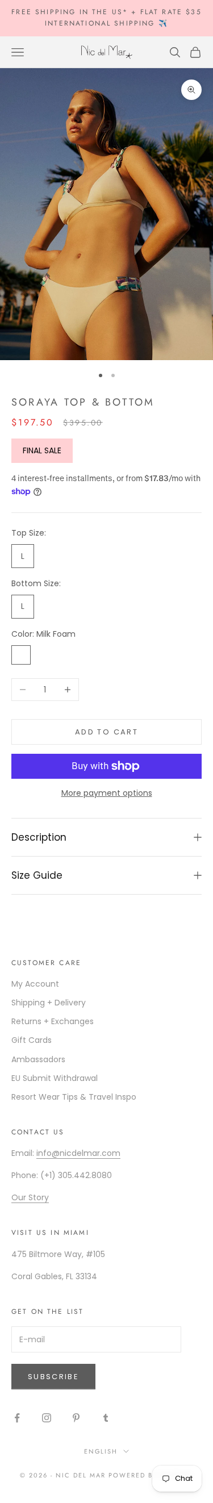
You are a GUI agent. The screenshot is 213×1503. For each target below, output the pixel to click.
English (101, 1451)
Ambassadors (38, 1059)
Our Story (30, 1197)
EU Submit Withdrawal (54, 1078)
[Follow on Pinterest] (76, 1417)
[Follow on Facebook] (17, 1417)
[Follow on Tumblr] (105, 1417)
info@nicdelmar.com (78, 1153)
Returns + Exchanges (52, 1021)
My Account (35, 984)
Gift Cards (31, 1040)
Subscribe (53, 1376)
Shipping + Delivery (48, 1002)
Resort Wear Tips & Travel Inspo (73, 1097)
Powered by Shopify (150, 1475)
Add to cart (106, 732)
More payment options (106, 793)
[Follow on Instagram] (46, 1417)
